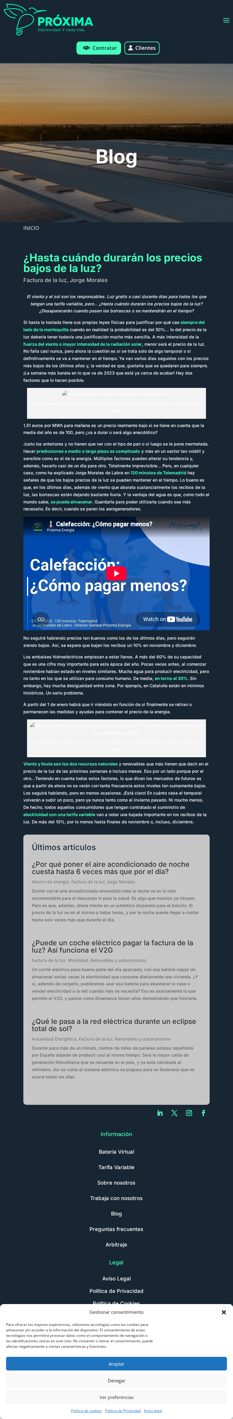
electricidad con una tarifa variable (59, 814)
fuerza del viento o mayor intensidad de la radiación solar (82, 344)
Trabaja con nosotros (116, 1198)
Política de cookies (86, 1410)
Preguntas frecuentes (116, 1229)
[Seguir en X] (174, 1113)
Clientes (145, 47)
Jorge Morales (89, 280)
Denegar (116, 1380)
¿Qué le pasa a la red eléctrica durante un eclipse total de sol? (114, 1025)
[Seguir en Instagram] (189, 1113)
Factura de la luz (45, 280)
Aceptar (116, 1364)
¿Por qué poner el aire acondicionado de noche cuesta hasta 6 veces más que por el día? (111, 868)
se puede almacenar (71, 501)
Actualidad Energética (54, 1039)
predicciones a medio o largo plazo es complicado (88, 451)
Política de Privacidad (123, 1410)
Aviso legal (153, 1410)
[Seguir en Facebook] (204, 1113)
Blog (116, 1214)
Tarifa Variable (116, 1167)
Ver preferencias (116, 1397)
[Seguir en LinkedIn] (160, 1113)
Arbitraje (116, 1245)
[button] (224, 1312)
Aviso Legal (116, 1279)
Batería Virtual (116, 1152)
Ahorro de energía (50, 882)
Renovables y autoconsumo (118, 960)
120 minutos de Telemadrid (158, 472)
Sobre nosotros (116, 1183)
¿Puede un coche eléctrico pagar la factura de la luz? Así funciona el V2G (112, 946)
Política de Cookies (116, 1303)
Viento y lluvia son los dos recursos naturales (70, 763)
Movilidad (78, 960)
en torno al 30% (171, 678)
